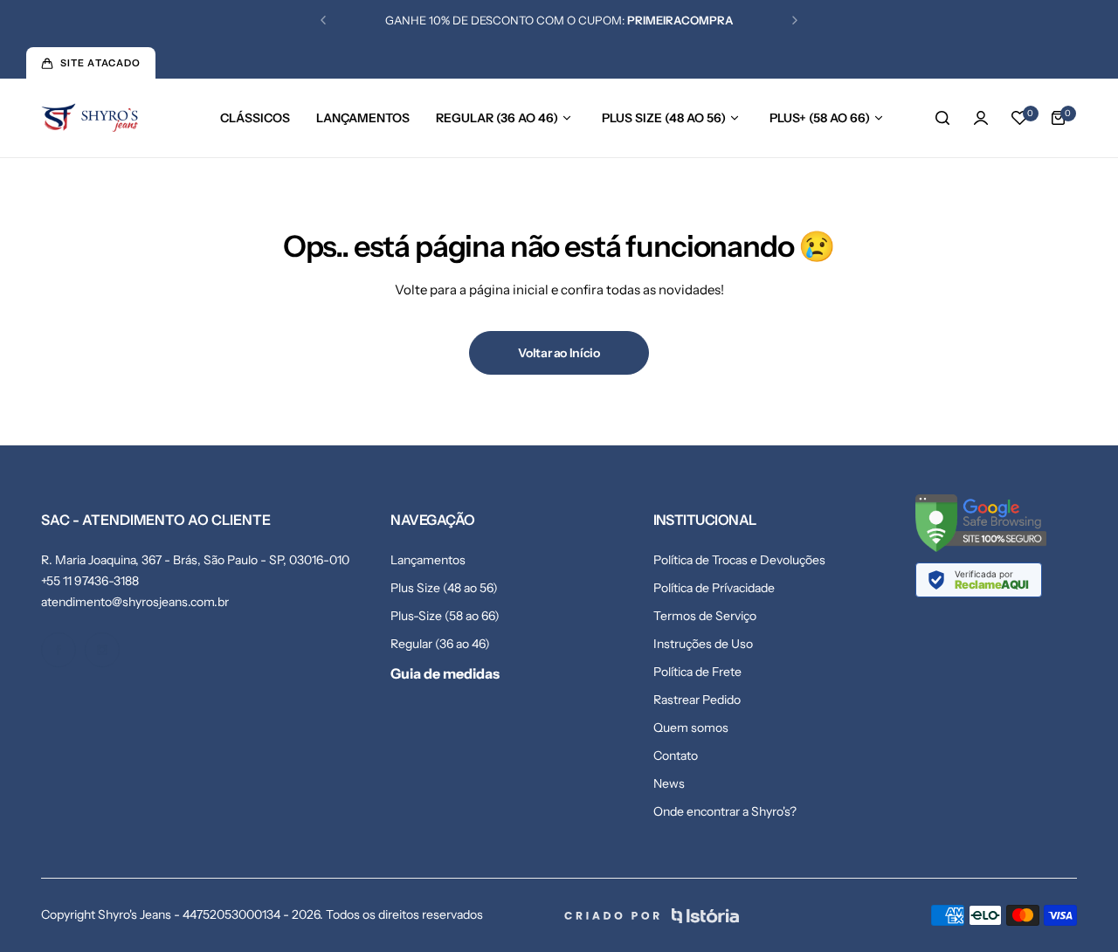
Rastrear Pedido (697, 699)
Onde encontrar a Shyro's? (725, 811)
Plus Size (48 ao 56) (444, 588)
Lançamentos (428, 560)
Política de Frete (697, 672)
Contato (675, 755)
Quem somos (690, 727)
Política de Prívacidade (714, 588)
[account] (981, 118)
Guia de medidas (445, 673)
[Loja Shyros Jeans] (90, 118)
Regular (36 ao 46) (440, 644)
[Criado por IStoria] (651, 915)
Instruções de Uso (703, 644)
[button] (323, 20)
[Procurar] (942, 118)
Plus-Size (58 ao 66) (445, 616)
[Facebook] (58, 649)
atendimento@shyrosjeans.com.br (135, 602)
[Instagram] (102, 649)
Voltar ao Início (559, 353)
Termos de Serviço (704, 616)
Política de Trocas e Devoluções (739, 560)
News (669, 783)
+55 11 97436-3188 (90, 581)
